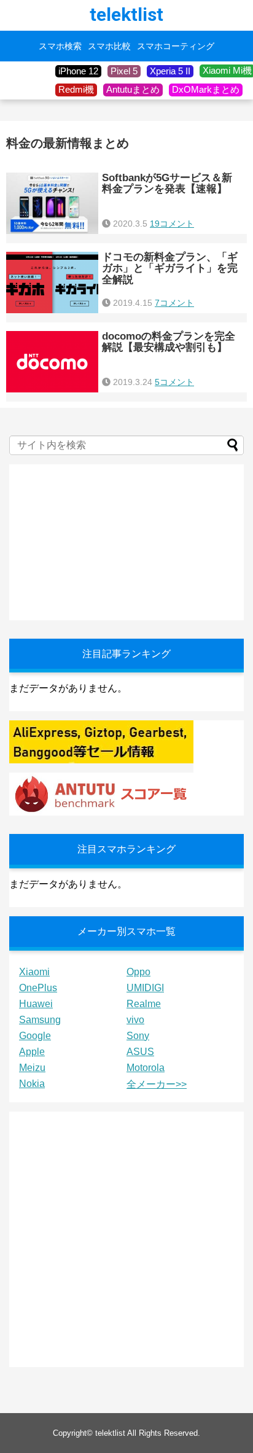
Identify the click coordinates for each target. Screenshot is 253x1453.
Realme (143, 1004)
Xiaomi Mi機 (227, 70)
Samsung (40, 1020)
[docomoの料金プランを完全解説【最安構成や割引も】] (52, 361)
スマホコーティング (175, 46)
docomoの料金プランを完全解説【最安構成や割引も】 (168, 342)
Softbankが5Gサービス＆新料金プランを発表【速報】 (167, 183)
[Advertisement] (101, 541)
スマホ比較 (109, 46)
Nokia (32, 1083)
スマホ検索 (60, 46)
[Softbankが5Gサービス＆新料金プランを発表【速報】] (52, 203)
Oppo (138, 972)
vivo (135, 1020)
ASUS (140, 1051)
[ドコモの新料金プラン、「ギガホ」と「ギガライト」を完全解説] (52, 282)
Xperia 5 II (170, 71)
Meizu (32, 1067)
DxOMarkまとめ (205, 89)
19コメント (172, 223)
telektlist (126, 14)
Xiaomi (34, 972)
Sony (137, 1035)
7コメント (174, 303)
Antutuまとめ (133, 89)
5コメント (174, 382)
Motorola (145, 1067)
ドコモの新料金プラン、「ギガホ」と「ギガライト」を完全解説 (170, 268)
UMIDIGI (145, 988)
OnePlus (38, 988)
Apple (32, 1051)
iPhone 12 (78, 71)
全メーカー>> (156, 1084)
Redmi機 (76, 89)
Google (35, 1035)
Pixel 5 (124, 71)
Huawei (36, 1004)
